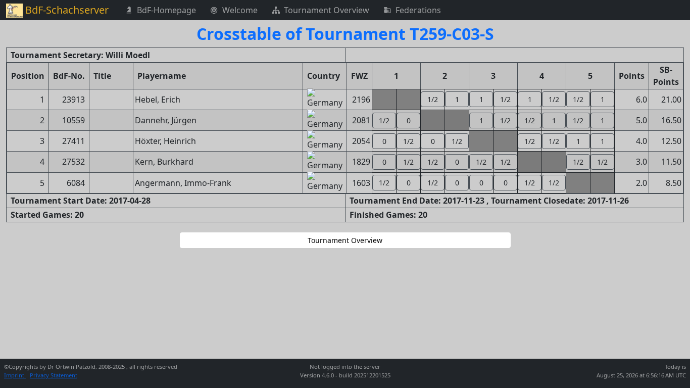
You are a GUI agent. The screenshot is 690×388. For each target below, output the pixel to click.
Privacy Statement (53, 375)
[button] (433, 99)
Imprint (15, 375)
